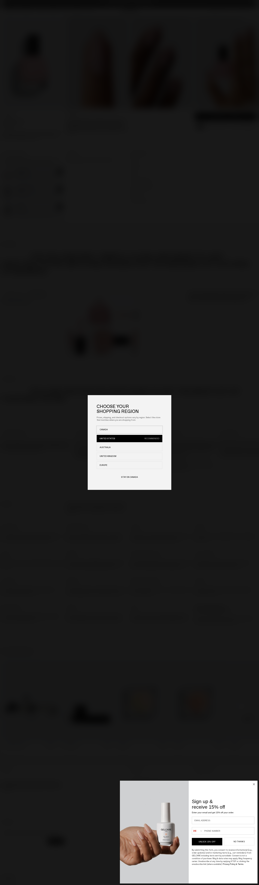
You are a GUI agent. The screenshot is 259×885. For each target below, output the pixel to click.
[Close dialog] (254, 784)
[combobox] (197, 830)
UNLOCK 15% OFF (207, 842)
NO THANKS (239, 841)
